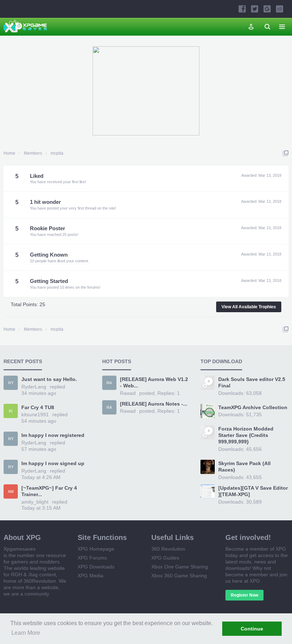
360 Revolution (168, 549)
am (11, 491)
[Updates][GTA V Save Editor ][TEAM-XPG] (253, 491)
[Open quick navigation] (285, 153)
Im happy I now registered (52, 435)
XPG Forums (92, 558)
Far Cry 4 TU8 (37, 407)
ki (10, 411)
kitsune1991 (35, 414)
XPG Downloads (96, 567)
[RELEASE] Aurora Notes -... (153, 404)
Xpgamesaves (20, 549)
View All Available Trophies (248, 306)
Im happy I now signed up (52, 463)
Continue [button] (252, 629)
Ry (11, 383)
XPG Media (90, 575)
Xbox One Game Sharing (179, 567)
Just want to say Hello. (49, 379)
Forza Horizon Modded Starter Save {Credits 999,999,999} (245, 435)
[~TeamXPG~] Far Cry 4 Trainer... (49, 491)
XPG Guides (165, 558)
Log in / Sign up (251, 26)
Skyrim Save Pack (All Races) (244, 466)
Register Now (244, 595)
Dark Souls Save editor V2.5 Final (251, 382)
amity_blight (34, 502)
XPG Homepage (96, 549)
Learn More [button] (25, 633)
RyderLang (33, 387)
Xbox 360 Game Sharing (179, 575)
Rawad (128, 393)
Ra (109, 383)
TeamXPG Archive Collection (252, 407)
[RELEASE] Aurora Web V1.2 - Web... (154, 382)
